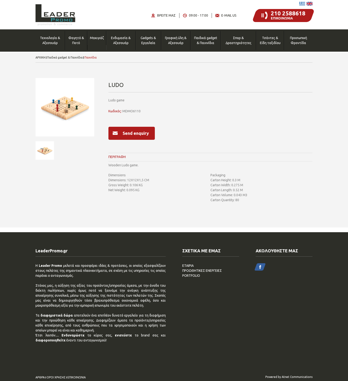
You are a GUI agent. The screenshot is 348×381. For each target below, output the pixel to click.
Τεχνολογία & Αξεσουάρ (50, 40)
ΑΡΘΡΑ (40, 377)
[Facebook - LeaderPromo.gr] (260, 267)
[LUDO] (65, 107)
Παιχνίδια (91, 57)
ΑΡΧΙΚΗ (40, 57)
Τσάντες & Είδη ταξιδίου (270, 40)
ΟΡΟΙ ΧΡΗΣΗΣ (56, 377)
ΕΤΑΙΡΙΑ (188, 266)
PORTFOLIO (191, 275)
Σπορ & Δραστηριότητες (238, 40)
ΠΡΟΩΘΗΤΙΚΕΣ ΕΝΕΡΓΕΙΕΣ (202, 270)
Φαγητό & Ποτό (76, 40)
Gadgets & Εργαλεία (148, 40)
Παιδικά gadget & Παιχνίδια (205, 40)
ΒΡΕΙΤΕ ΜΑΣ (166, 15)
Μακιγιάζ (97, 38)
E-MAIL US (228, 15)
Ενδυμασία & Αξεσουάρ (121, 40)
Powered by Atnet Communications (288, 376)
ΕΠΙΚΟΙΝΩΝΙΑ (76, 377)
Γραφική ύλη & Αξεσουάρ (176, 40)
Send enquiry (136, 133)
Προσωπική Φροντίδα (298, 40)
